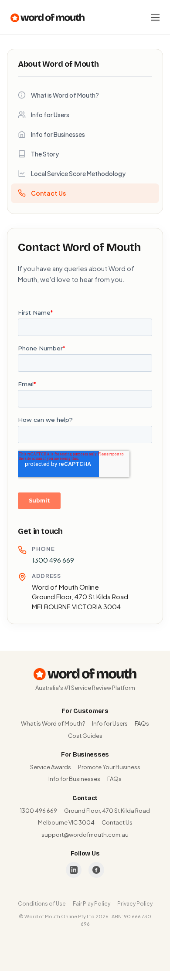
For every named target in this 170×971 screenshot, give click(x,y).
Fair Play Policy (91, 903)
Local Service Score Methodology (78, 173)
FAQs (142, 723)
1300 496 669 (53, 560)
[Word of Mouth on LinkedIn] (74, 870)
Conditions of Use (42, 903)
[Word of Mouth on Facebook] (96, 870)
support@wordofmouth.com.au (85, 834)
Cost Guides (85, 735)
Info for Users (50, 115)
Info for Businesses (58, 134)
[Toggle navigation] (155, 17)
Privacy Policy (135, 903)
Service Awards (50, 767)
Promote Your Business (109, 767)
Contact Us (48, 193)
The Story (45, 154)
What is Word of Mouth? (65, 95)
